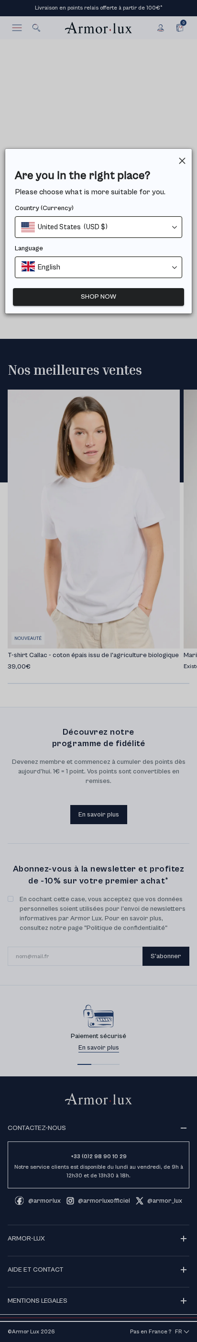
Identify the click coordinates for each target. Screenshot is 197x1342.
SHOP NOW (98, 297)
